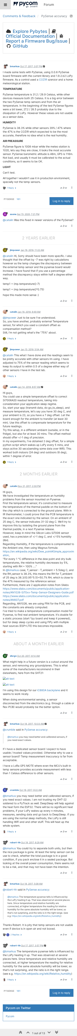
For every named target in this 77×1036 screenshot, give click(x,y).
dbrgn (13, 656)
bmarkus (15, 66)
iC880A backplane (48, 690)
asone (13, 214)
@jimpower (9, 317)
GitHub (20, 46)
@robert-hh (10, 889)
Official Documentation (30, 36)
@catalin (8, 220)
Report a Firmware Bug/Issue (36, 41)
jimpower (15, 250)
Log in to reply (61, 201)
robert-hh (15, 842)
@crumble (9, 729)
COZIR (43, 79)
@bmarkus (12, 570)
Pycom (10, 1016)
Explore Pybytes (29, 31)
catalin (13, 311)
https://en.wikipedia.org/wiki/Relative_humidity (36, 916)
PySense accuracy (35, 729)
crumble (14, 790)
